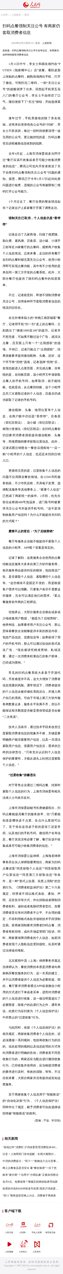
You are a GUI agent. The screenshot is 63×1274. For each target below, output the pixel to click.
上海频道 (16, 15)
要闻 (26, 15)
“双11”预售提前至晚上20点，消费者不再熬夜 (29, 1195)
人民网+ (22, 1232)
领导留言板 (50, 1232)
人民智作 (37, 1252)
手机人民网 (37, 1232)
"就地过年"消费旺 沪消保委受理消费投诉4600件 (31, 1147)
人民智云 (23, 1252)
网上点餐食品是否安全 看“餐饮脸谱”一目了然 (30, 1168)
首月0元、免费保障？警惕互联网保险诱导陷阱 (30, 1181)
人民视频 (9, 1252)
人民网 (4, 15)
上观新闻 (47, 43)
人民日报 (9, 1232)
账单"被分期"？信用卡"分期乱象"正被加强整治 (30, 1174)
